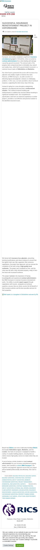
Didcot (11, 447)
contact (24, 465)
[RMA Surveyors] (20, 1)
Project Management (25, 482)
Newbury (27, 480)
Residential (5, 484)
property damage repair (26, 494)
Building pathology (19, 475)
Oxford (35, 447)
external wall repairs (21, 488)
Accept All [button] (20, 545)
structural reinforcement (27, 496)
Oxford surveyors (31, 492)
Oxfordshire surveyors (10, 482)
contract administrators (9, 61)
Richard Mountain (22, 31)
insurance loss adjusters (20, 490)
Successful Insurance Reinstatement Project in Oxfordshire (17, 25)
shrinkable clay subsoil (9, 496)
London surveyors (18, 492)
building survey (31, 475)
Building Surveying (8, 477)
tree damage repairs (8, 498)
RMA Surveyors (15, 484)
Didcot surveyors (18, 480)
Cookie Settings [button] (8, 545)
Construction (19, 477)
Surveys (23, 484)
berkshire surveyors (9, 486)
